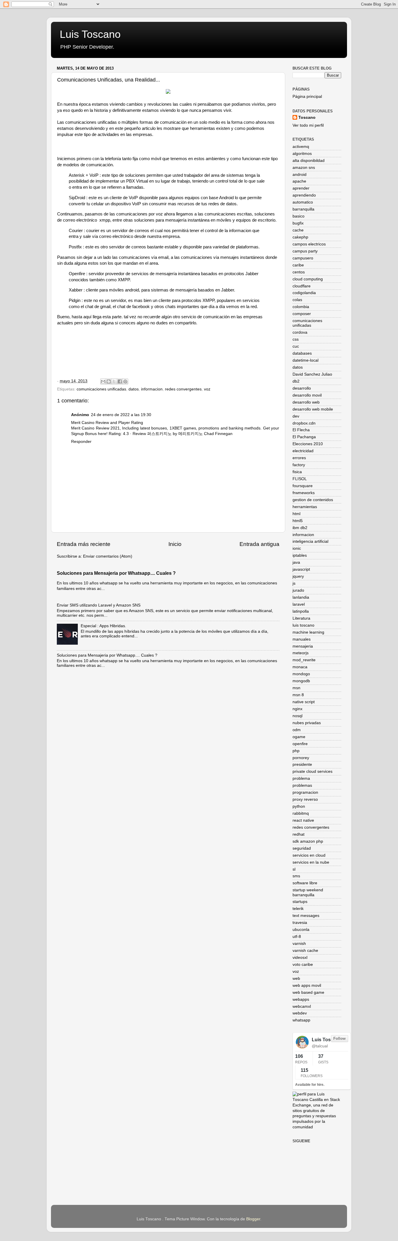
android (300, 174)
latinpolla (301, 611)
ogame (299, 737)
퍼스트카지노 (159, 434)
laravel (299, 604)
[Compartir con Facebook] (120, 381)
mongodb (301, 681)
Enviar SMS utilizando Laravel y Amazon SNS (98, 605)
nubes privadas (307, 723)
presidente (302, 764)
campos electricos (309, 244)
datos (133, 389)
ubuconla (301, 929)
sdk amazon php (308, 841)
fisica (297, 472)
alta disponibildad (309, 160)
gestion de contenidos (313, 500)
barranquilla (303, 209)
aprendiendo (304, 195)
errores (299, 458)
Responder (81, 441)
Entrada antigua (259, 544)
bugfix (298, 223)
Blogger (253, 1219)
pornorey (301, 758)
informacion (152, 389)
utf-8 (297, 936)
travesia (300, 922)
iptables (300, 555)
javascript (301, 569)
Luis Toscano (90, 34)
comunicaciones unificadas (101, 389)
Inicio (175, 544)
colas (297, 300)
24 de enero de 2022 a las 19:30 (121, 415)
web (296, 978)
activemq (301, 146)
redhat (298, 834)
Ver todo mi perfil (308, 125)
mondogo (301, 674)
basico (298, 216)
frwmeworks (304, 493)
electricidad (303, 451)
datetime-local (305, 360)
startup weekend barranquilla (308, 892)
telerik (298, 908)
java (296, 562)
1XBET (176, 428)
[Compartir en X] (114, 381)
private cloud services (312, 771)
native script (304, 702)
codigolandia (304, 293)
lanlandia (301, 597)
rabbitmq (301, 813)
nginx (297, 709)
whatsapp (301, 1020)
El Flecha (301, 430)
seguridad (302, 848)
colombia (301, 307)
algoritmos (302, 153)
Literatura (301, 618)
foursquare (303, 486)
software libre (305, 883)
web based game (308, 992)
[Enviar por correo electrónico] (103, 381)
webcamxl (302, 1006)
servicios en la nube (311, 862)
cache (298, 230)
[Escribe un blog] (109, 381)
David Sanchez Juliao (312, 374)
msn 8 (298, 695)
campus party (305, 251)
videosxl (300, 957)
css (296, 339)
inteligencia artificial (310, 541)
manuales (302, 639)
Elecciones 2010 (308, 444)
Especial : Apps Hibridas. (103, 626)
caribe (298, 265)
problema (301, 778)
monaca (300, 667)
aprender (301, 188)
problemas (302, 785)
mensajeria (303, 646)
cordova (300, 332)
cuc (296, 346)
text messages (306, 915)
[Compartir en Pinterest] (125, 381)
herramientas (305, 507)
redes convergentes (183, 389)
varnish (299, 943)
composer (302, 314)
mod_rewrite (304, 660)
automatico (303, 202)
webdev (300, 1013)
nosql (297, 716)
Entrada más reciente (83, 544)
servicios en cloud (309, 855)
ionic (297, 548)
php (296, 751)
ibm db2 (300, 528)
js (294, 583)
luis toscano (303, 625)
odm (297, 730)
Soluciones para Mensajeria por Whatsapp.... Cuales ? (116, 573)
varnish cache (305, 950)
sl (294, 869)
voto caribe (303, 964)
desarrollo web (306, 402)
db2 (296, 381)
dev (296, 416)
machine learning (308, 632)
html (296, 514)
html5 (298, 521)
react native (303, 820)
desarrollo (302, 388)
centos (299, 272)
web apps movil (307, 985)
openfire (300, 744)
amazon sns (304, 167)
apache (299, 181)
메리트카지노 (190, 434)
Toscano (307, 117)
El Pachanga (304, 437)
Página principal (307, 96)
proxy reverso (305, 799)
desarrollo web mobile (313, 409)
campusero (303, 258)
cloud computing (308, 279)
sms (296, 876)
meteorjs (301, 653)
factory (299, 465)
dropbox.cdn (304, 423)
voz (207, 389)
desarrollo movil (307, 395)
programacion (305, 792)
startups (300, 901)
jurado (298, 590)
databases (302, 353)
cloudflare (302, 286)
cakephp (300, 237)
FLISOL (300, 479)
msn (296, 688)
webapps (301, 999)
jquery (298, 576)
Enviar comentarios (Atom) (107, 556)
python (299, 806)
